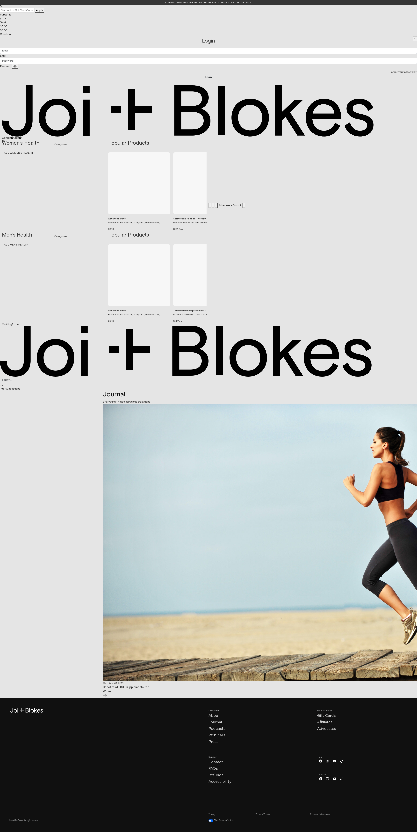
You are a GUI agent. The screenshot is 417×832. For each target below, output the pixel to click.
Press (213, 742)
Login (208, 77)
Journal (215, 722)
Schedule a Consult (230, 205)
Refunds (215, 775)
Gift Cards (326, 716)
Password (5, 66)
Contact (215, 762)
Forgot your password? (403, 72)
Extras (15, 324)
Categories (60, 144)
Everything (109, 401)
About (214, 716)
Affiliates (324, 722)
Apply (39, 10)
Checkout (6, 34)
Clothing (7, 324)
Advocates (326, 729)
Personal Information (320, 815)
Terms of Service (263, 815)
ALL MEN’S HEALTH (16, 244)
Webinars (216, 735)
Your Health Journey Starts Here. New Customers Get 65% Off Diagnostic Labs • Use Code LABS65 (208, 3)
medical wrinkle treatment (135, 401)
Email (3, 55)
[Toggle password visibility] (15, 66)
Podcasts (216, 729)
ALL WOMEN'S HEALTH (18, 153)
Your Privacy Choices (223, 821)
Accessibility (219, 782)
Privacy (212, 815)
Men (16, 138)
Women (6, 138)
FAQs (213, 769)
